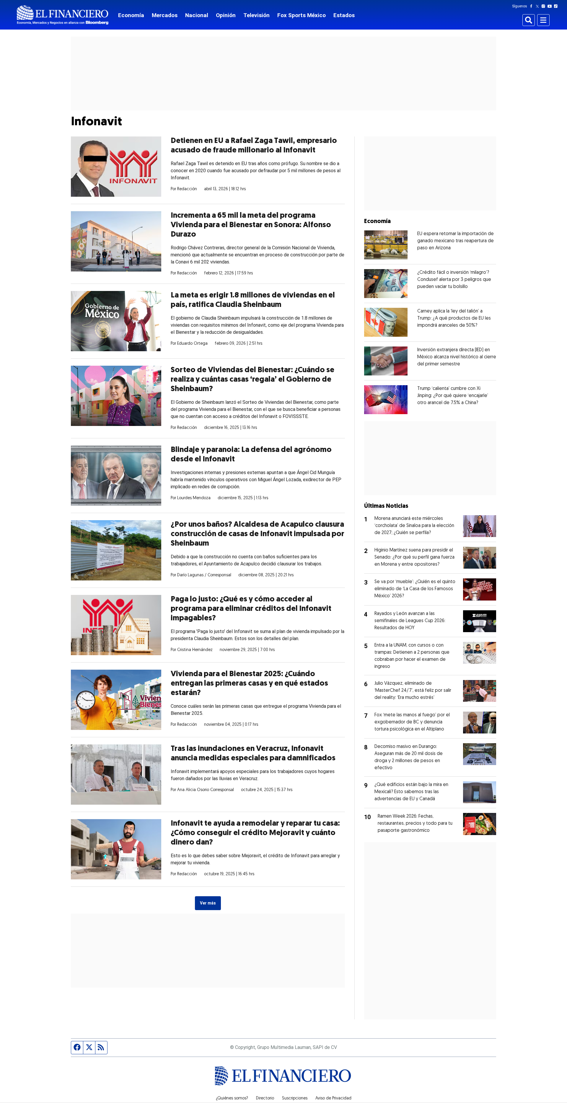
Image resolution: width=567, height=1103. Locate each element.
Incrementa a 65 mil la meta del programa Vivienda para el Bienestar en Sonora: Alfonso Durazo (251, 225)
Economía (131, 15)
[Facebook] (532, 6)
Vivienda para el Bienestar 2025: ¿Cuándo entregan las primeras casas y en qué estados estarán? (249, 683)
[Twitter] (538, 6)
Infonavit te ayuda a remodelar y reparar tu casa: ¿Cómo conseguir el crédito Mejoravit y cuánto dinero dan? (255, 833)
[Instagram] (545, 6)
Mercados (164, 15)
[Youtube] (551, 6)
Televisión (256, 15)
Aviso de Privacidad (333, 1099)
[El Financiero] (62, 15)
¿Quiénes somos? (232, 1099)
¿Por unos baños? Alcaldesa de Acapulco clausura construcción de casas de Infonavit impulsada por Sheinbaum (257, 534)
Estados (344, 15)
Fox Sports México (301, 15)
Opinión (226, 15)
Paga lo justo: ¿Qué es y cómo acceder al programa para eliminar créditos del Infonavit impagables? (251, 609)
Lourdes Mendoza (194, 498)
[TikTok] (557, 6)
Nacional (196, 15)
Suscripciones (294, 1099)
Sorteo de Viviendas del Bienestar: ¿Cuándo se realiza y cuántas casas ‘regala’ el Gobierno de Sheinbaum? (252, 379)
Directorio (265, 1099)
